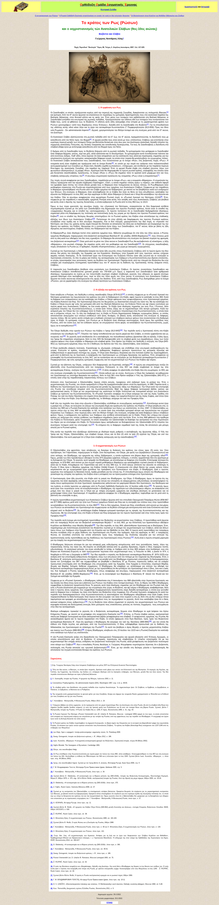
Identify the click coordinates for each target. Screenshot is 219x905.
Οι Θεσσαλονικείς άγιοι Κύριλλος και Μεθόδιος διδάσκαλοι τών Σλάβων (157, 16)
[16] (121, 330)
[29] (64, 515)
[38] (82, 629)
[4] (91, 139)
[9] (58, 216)
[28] (74, 510)
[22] (144, 403)
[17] (78, 333)
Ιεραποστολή (191, 7)
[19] (131, 364)
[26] (150, 485)
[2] (148, 124)
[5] (113, 163)
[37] (102, 627)
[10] (93, 219)
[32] (88, 554)
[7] (158, 175)
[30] (93, 525)
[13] (139, 244)
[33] (91, 573)
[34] (86, 601)
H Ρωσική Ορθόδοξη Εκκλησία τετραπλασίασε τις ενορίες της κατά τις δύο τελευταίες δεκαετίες (94, 16)
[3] (89, 130)
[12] (77, 241)
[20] (99, 369)
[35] (121, 613)
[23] (92, 424)
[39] (74, 644)
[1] (167, 112)
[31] (132, 537)
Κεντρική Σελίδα (108, 9)
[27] (98, 504)
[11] (149, 235)
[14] (123, 294)
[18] (64, 336)
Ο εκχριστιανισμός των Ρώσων (46, 16)
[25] (166, 455)
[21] (96, 372)
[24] (135, 436)
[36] (150, 621)
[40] (108, 647)
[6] (83, 175)
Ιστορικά (205, 7)
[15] (75, 325)
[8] (161, 196)
